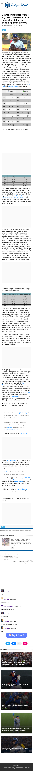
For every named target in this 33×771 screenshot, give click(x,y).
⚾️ (16, 635)
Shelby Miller (16, 530)
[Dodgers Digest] (16, 5)
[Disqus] (16, 610)
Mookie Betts (6, 198)
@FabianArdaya (23, 413)
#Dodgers (9, 427)
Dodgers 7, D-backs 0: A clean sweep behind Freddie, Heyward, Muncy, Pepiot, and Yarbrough (12, 556)
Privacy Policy (16, 765)
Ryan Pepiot (13, 480)
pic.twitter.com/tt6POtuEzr (11, 429)
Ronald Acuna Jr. (21, 196)
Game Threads (8, 27)
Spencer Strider (13, 86)
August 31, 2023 (26, 478)
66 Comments (19, 27)
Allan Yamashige (7, 25)
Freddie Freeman (19, 198)
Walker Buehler (11, 460)
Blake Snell (14, 396)
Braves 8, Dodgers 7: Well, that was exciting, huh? (21, 562)
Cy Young (27, 392)
